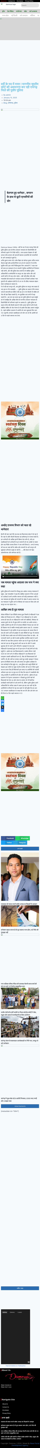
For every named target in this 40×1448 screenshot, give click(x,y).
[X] (20, 707)
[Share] (20, 710)
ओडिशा (32, 15)
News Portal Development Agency (25, 1444)
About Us (3, 1)
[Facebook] (20, 700)
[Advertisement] (20, 61)
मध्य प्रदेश (5, 15)
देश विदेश (10, 11)
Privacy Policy (29, 1)
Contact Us (11, 1)
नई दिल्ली (14, 15)
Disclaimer (20, 1)
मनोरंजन (19, 11)
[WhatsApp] (20, 697)
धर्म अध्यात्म (33, 11)
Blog (5, 103)
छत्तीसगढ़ (10, 103)
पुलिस (15, 103)
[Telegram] (20, 704)
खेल (25, 11)
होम (3, 11)
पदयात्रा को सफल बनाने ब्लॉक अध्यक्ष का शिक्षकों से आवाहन (19, 904)
